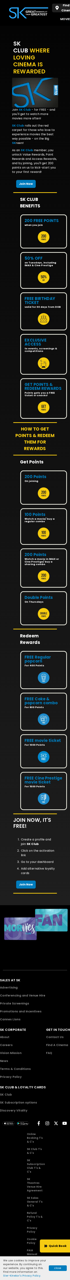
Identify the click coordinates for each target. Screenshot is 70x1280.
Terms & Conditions (15, 1069)
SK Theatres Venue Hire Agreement (35, 1184)
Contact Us (55, 1037)
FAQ (49, 1053)
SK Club (6, 1094)
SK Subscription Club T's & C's (36, 1165)
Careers (6, 1045)
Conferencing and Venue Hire (22, 995)
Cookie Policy (32, 1241)
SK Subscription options (18, 1102)
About (4, 1037)
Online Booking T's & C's (35, 1137)
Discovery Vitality (13, 1110)
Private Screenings (14, 1003)
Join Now (26, 184)
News (4, 1061)
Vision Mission (11, 1053)
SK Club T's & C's (34, 1151)
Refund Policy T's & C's (35, 1216)
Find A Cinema (57, 1045)
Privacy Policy (11, 1077)
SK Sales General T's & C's (35, 1201)
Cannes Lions (10, 1019)
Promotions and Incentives (20, 1011)
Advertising (9, 987)
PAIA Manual (32, 1252)
